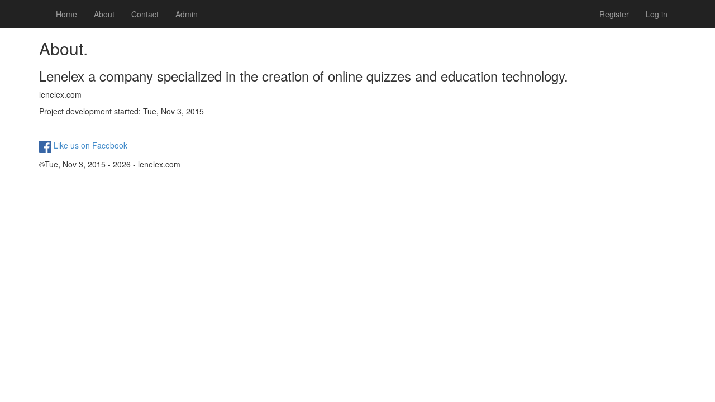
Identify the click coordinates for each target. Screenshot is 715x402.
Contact (145, 14)
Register (614, 14)
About (104, 14)
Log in (657, 14)
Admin (186, 14)
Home (66, 14)
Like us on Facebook (89, 145)
